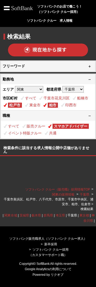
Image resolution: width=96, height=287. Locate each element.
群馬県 (48, 215)
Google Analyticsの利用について (48, 269)
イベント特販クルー (25, 133)
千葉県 (84, 194)
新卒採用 (50, 244)
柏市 (53, 105)
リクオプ (57, 275)
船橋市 (82, 98)
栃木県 (36, 215)
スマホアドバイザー (70, 126)
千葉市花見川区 (56, 98)
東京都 (84, 215)
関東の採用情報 (63, 194)
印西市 (71, 105)
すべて (30, 98)
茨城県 (24, 215)
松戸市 (15, 105)
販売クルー (36, 126)
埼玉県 (60, 215)
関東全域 (10, 215)
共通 (53, 133)
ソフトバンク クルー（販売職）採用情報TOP (57, 189)
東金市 (35, 105)
